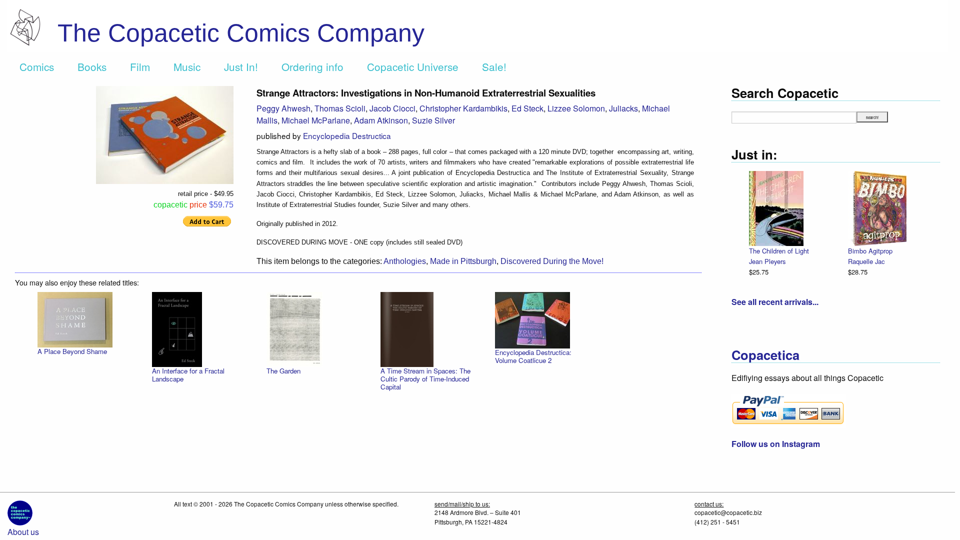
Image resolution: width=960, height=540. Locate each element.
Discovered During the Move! (552, 261)
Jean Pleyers (767, 261)
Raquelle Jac (866, 261)
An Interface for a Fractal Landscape (188, 375)
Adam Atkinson (381, 120)
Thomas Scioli (340, 108)
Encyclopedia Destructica (347, 135)
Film (140, 66)
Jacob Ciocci (393, 108)
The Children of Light (779, 251)
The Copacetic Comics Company (241, 33)
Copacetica (766, 355)
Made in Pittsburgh (463, 261)
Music (187, 66)
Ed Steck (528, 108)
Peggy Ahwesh (283, 108)
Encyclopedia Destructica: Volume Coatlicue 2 (533, 356)
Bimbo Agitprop (870, 251)
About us (23, 532)
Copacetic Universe (412, 66)
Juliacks (623, 108)
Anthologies (405, 261)
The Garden (283, 371)
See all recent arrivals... (775, 302)
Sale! (494, 66)
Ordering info (313, 66)
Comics (37, 66)
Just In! (241, 66)
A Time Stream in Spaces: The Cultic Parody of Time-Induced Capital (425, 379)
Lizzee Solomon (576, 108)
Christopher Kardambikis (464, 108)
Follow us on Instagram (776, 444)
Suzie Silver (433, 120)
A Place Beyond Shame (72, 351)
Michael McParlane (316, 120)
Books (92, 66)
